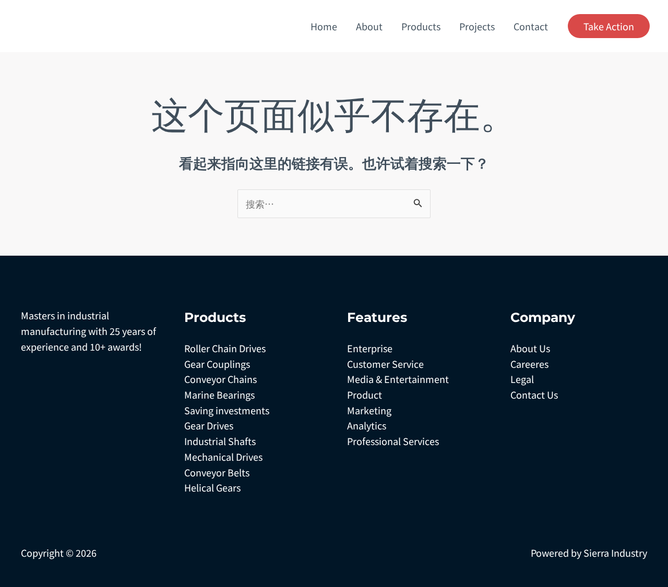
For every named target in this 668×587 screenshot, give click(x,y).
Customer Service (385, 363)
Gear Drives (208, 425)
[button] (609, 26)
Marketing (369, 410)
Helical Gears (212, 487)
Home (324, 26)
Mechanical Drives (223, 456)
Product (364, 394)
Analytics (366, 425)
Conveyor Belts (216, 472)
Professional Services (393, 441)
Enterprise (369, 348)
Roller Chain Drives (225, 348)
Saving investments (226, 410)
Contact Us (534, 394)
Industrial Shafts (220, 441)
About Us (530, 348)
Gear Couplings (217, 363)
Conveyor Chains (220, 379)
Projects (477, 26)
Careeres (529, 363)
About (369, 26)
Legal (522, 379)
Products (420, 26)
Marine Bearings (219, 394)
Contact (531, 26)
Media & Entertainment (398, 379)
